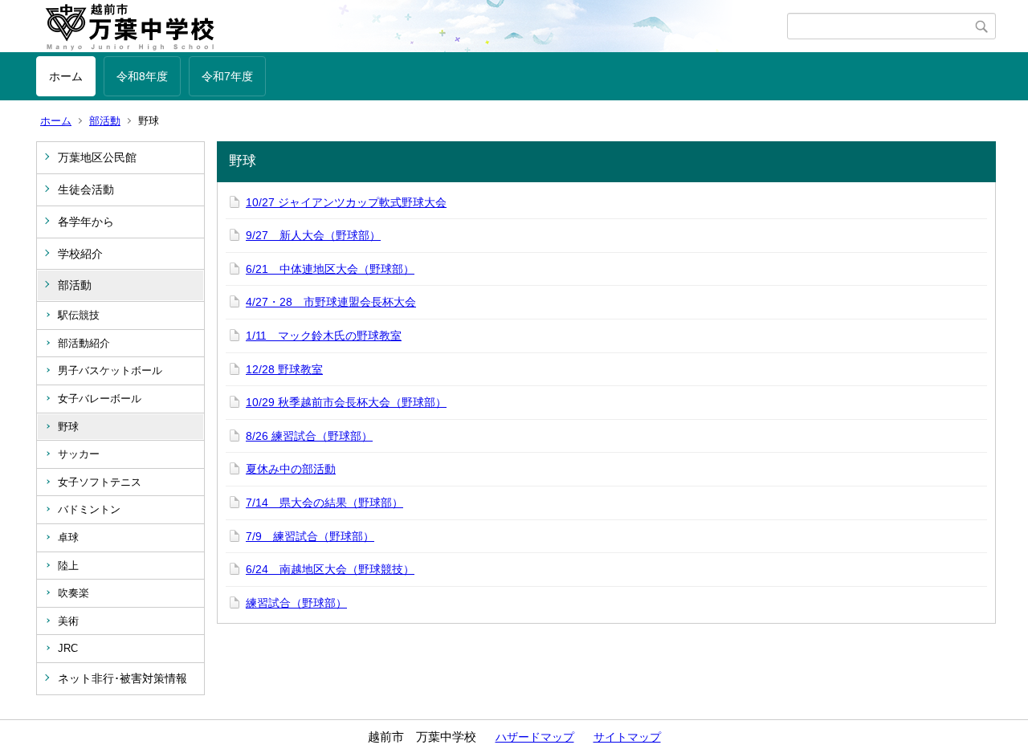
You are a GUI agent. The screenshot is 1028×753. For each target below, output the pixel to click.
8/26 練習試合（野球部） (309, 435)
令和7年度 (227, 76)
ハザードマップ (535, 737)
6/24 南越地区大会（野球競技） (330, 569)
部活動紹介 (84, 343)
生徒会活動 (86, 189)
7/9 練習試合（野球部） (310, 536)
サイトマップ (627, 737)
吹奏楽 (73, 593)
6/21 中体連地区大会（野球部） (330, 269)
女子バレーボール (99, 399)
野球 (68, 427)
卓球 (68, 537)
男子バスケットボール (110, 370)
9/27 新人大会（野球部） (313, 235)
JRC (68, 648)
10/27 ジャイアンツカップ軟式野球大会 (346, 202)
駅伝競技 (79, 315)
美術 (68, 621)
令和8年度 (142, 76)
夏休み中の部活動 (291, 468)
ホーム (66, 76)
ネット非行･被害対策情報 (122, 678)
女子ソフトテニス (99, 482)
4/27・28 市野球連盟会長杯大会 (331, 301)
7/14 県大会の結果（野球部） (324, 502)
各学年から (86, 221)
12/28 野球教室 (284, 369)
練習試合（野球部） (296, 602)
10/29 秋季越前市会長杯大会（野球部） (346, 402)
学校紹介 (80, 253)
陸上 (68, 566)
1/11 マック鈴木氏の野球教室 (324, 335)
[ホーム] (411, 26)
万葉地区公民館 (97, 157)
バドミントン (89, 509)
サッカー (79, 454)
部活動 (104, 121)
